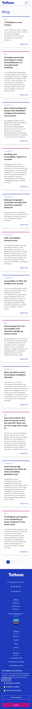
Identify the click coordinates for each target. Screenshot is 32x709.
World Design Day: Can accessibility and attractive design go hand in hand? (14, 330)
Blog (16, 644)
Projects (16, 640)
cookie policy (6, 679)
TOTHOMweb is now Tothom (13, 23)
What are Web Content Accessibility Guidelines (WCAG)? (15, 375)
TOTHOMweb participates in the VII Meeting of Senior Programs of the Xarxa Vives (16, 521)
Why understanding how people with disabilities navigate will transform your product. (15, 112)
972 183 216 (16, 586)
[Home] (8, 2)
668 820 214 (17, 591)
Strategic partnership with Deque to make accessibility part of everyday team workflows (14, 62)
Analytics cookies (12, 687)
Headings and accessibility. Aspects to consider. (15, 157)
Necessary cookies (13, 683)
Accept (16, 705)
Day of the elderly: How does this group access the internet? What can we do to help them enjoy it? (15, 423)
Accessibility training (16, 665)
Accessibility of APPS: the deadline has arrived (15, 282)
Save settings (16, 697)
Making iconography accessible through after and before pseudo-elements (15, 204)
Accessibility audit (16, 658)
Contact (16, 647)
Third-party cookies (13, 690)
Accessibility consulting (16, 662)
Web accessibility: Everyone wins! (12, 239)
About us (16, 636)
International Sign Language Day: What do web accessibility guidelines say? (15, 470)
